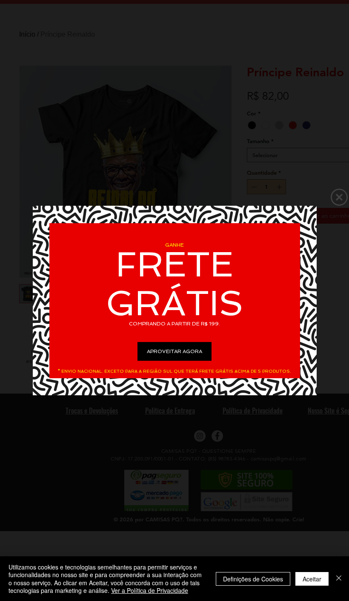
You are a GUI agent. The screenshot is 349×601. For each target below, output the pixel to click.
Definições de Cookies (253, 579)
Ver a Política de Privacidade (149, 590)
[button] (339, 197)
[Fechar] (339, 578)
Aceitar (312, 579)
